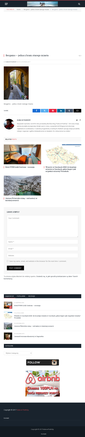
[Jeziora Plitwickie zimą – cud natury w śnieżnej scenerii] (22, 185)
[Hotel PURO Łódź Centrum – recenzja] (22, 154)
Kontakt (6, 418)
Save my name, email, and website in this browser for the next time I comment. (37, 261)
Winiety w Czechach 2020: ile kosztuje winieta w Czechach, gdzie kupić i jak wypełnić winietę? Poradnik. (60, 169)
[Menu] (6, 3)
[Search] (79, 3)
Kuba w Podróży (11, 62)
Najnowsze (9, 296)
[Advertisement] (42, 31)
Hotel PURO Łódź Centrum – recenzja (20, 167)
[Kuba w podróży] (42, 4)
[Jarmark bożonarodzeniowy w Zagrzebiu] (8, 336)
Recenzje (31, 296)
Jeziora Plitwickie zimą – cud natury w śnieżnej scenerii (21, 199)
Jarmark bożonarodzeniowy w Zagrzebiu (28, 336)
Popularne (21, 296)
